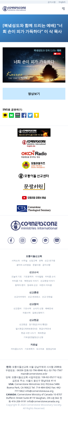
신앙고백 (33, 260)
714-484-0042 (43, 387)
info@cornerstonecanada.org (43, 401)
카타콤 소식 (50, 276)
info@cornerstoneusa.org (39, 391)
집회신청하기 (38, 312)
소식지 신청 (38, 308)
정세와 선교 (32, 285)
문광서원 (37, 264)
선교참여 (17, 308)
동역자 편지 (20, 285)
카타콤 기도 (17, 280)
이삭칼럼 (39, 276)
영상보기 (34, 94)
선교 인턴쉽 (47, 296)
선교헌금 (23, 324)
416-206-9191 (19, 401)
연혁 (41, 260)
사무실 (24, 260)
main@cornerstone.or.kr (34, 373)
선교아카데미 (20, 296)
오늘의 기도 (16, 276)
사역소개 (16, 260)
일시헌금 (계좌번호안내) (26, 328)
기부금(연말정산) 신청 (33, 337)
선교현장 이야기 (47, 280)
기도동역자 (29, 276)
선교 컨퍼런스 (34, 296)
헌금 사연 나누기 (28, 333)
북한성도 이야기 (31, 280)
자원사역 (27, 312)
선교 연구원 (50, 260)
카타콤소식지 (17, 348)
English (62, 2)
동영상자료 (51, 348)
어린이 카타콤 (45, 285)
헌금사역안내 (45, 328)
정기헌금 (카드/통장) (38, 324)
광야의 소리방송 (24, 264)
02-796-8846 (36, 370)
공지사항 (52, 2)
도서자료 (40, 348)
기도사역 (27, 308)
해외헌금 (42, 333)
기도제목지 (29, 348)
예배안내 (49, 308)
